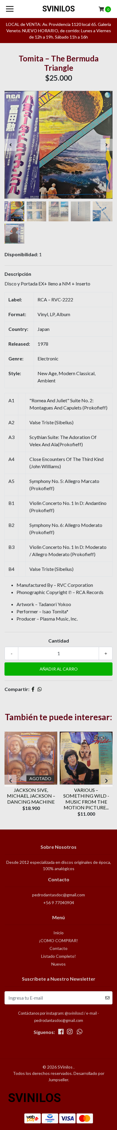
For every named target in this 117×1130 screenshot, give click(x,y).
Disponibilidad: (21, 254)
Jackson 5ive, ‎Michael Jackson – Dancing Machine (31, 795)
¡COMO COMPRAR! (58, 940)
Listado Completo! (58, 956)
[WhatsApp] (79, 1033)
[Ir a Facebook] (61, 1033)
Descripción (17, 274)
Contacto (59, 948)
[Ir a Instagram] (69, 1033)
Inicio (58, 932)
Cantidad (58, 640)
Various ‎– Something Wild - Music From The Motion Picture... (86, 798)
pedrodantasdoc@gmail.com (58, 894)
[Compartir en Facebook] (33, 689)
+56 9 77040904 (58, 902)
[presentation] (10, 145)
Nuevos (58, 964)
